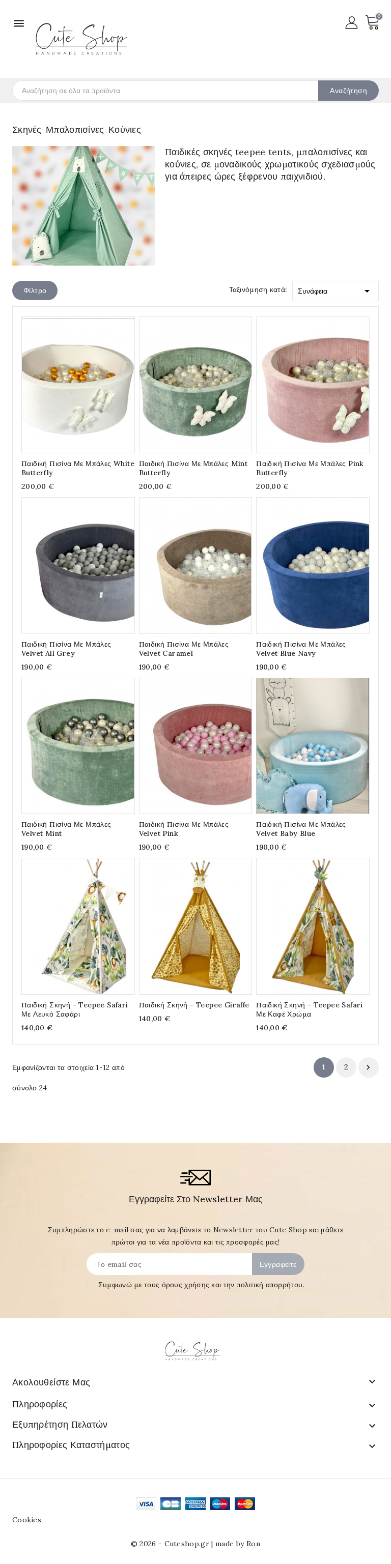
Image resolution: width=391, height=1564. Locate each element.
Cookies (26, 1519)
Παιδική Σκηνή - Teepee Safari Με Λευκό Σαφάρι (74, 1009)
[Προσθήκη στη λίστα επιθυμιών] (98, 381)
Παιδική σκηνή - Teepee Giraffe (194, 1004)
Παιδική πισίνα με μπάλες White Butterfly (77, 468)
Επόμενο (368, 1067)
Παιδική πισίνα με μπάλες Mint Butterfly (193, 468)
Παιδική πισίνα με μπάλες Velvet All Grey (66, 649)
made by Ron (237, 1543)
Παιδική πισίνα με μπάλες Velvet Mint (66, 829)
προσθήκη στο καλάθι (58, 381)
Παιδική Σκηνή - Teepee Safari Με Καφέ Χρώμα (309, 1009)
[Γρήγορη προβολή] (78, 381)
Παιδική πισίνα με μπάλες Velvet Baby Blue (301, 829)
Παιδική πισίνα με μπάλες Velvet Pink (184, 829)
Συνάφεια (335, 291)
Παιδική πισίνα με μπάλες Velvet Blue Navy (301, 649)
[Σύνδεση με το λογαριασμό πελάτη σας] (351, 21)
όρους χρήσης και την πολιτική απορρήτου (232, 1284)
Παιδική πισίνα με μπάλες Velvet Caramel (184, 649)
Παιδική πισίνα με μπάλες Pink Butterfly (310, 468)
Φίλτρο (34, 290)
